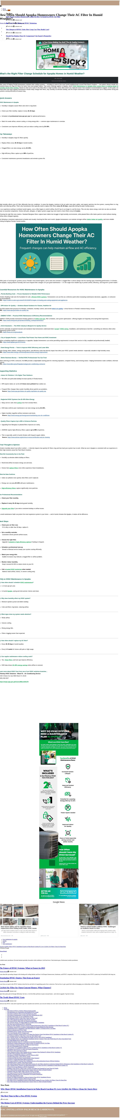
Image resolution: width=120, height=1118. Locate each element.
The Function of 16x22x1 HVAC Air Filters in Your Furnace (22, 1044)
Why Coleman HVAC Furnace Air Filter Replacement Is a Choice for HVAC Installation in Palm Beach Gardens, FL (37, 1065)
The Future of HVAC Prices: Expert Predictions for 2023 (22, 1013)
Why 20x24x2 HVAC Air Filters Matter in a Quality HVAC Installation (25, 1022)
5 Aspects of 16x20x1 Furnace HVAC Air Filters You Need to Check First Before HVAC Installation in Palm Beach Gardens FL (40, 1034)
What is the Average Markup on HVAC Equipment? (20, 1067)
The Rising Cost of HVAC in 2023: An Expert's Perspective (22, 1049)
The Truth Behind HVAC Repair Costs (17, 1040)
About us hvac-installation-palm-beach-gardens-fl (52, 1115)
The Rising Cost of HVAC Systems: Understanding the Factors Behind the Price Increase (30, 1027)
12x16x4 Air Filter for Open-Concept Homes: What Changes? (23, 1058)
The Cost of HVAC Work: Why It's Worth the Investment (22, 1021)
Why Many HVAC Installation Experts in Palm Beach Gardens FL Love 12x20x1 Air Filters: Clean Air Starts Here (37, 1080)
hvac (4, 942)
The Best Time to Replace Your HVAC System (19, 1053)
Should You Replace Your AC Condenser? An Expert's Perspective (24, 1041)
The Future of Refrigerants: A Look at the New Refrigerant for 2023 (24, 1015)
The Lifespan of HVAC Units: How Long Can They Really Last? (24, 1036)
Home (4, 9)
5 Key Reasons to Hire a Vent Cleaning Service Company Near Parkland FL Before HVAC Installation (33, 1052)
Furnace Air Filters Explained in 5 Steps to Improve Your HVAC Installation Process (29, 1077)
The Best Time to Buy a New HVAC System (18, 1056)
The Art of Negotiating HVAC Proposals (17, 1046)
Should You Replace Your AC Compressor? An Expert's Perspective (24, 1074)
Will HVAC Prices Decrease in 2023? (17, 1050)
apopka (4, 941)
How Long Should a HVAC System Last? (18, 1033)
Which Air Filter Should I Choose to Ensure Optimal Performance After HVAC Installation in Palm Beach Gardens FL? (38, 1025)
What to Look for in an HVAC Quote (17, 1030)
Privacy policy (43, 1116)
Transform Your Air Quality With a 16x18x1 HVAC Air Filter (23, 1071)
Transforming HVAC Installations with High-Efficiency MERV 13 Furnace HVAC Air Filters (31, 1028)
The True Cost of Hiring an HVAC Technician (19, 1024)
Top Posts (6, 1009)
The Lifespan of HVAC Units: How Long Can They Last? (22, 1018)
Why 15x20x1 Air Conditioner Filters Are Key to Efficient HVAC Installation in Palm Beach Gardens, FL (34, 1047)
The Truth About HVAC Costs (15, 1075)
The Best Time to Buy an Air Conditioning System (20, 1016)
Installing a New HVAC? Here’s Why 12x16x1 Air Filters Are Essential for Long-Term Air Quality (32, 1068)
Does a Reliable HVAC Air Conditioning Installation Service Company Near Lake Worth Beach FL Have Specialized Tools (39, 1039)
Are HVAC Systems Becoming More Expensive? (20, 1059)
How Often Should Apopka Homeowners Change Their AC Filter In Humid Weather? (29, 1070)
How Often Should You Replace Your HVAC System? (21, 1019)
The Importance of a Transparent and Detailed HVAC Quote (22, 1012)
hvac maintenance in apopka (10, 939)
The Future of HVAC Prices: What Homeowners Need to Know (23, 1073)
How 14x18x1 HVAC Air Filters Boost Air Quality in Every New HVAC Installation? (29, 1037)
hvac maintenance (7, 944)
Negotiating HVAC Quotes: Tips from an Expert (19, 1031)
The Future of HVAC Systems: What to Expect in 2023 (21, 1010)
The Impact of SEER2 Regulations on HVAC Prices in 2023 (22, 1055)
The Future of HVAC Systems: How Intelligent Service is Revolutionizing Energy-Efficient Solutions (33, 1061)
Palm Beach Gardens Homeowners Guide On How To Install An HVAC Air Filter (28, 1043)
